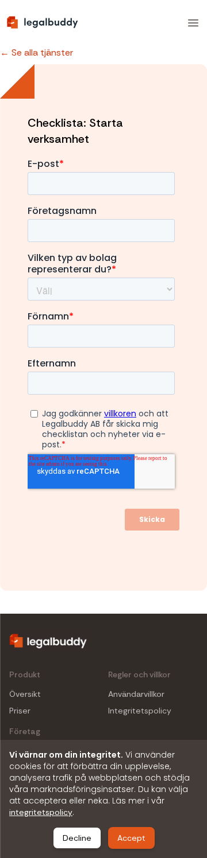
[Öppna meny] (193, 23)
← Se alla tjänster (36, 52)
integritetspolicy (40, 812)
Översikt (25, 694)
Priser (19, 711)
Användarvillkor (136, 694)
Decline (77, 838)
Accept (131, 838)
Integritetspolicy (139, 711)
